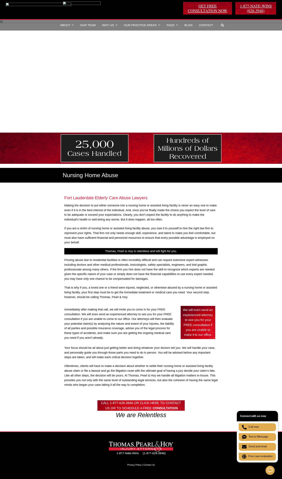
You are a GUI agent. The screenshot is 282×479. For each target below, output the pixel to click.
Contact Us (149, 464)
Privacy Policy (134, 464)
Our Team (88, 25)
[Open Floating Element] (270, 470)
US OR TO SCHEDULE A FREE (141, 408)
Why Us (108, 25)
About (65, 25)
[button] (222, 25)
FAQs (170, 25)
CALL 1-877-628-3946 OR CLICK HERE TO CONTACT (141, 403)
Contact (206, 25)
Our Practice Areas (140, 25)
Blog (188, 25)
